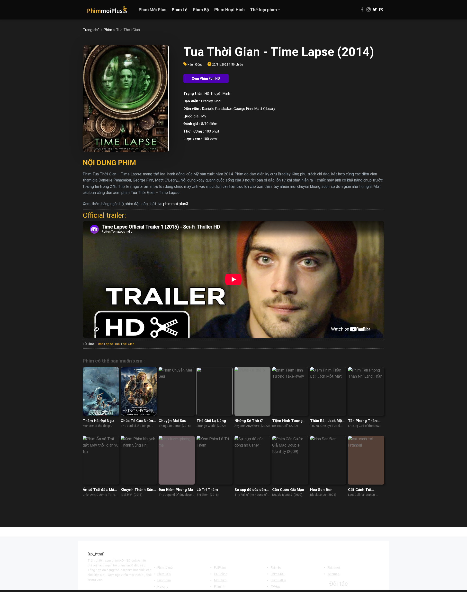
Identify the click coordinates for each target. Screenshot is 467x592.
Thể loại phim (263, 9)
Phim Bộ (201, 9)
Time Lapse (104, 344)
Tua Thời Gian (124, 344)
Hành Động (195, 64)
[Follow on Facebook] (362, 10)
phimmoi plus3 (175, 203)
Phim (107, 30)
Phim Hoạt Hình (229, 9)
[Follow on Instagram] (368, 10)
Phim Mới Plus (152, 9)
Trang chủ (91, 30)
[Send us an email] (381, 10)
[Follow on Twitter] (375, 10)
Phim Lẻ (180, 9)
